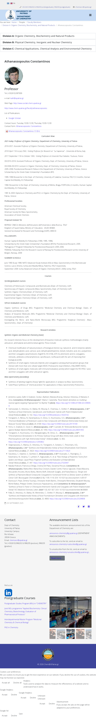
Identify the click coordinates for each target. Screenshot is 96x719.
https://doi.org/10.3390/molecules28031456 (66, 430)
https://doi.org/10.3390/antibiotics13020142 (51, 415)
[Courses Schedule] (71, 612)
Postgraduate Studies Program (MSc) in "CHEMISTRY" (25, 603)
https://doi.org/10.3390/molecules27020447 (51, 463)
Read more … (57, 558)
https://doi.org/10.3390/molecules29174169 (59, 424)
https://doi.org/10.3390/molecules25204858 (67, 499)
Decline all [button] (17, 682)
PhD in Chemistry (11, 627)
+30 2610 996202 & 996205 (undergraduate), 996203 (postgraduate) (46, 7)
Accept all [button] (6, 682)
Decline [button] (14, 694)
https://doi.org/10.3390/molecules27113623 (52, 451)
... (70, 552)
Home (14, 22)
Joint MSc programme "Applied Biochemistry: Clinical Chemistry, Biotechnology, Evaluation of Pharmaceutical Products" (25, 611)
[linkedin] (14, 3)
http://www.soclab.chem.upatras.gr (27, 103)
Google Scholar (14, 118)
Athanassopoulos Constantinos (29, 126)
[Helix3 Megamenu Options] (90, 15)
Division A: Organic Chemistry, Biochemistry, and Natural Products (29, 25)
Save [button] (21, 714)
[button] (48, 36)
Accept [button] (4, 694)
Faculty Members (34, 22)
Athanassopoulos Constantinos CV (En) (24, 131)
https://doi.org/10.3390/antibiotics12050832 (26, 442)
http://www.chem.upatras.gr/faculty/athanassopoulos (25, 108)
